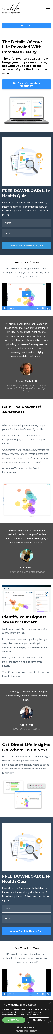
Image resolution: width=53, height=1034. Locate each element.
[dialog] (26, 1017)
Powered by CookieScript (26, 1031)
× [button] (50, 1003)
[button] (26, 1027)
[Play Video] (4, 308)
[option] (26, 357)
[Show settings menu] (43, 308)
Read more (36, 1015)
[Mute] (37, 308)
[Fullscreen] (48, 308)
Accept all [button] (13, 1020)
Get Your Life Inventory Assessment (26, 84)
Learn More (26, 25)
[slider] (23, 308)
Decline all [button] (39, 1020)
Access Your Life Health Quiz (26, 245)
